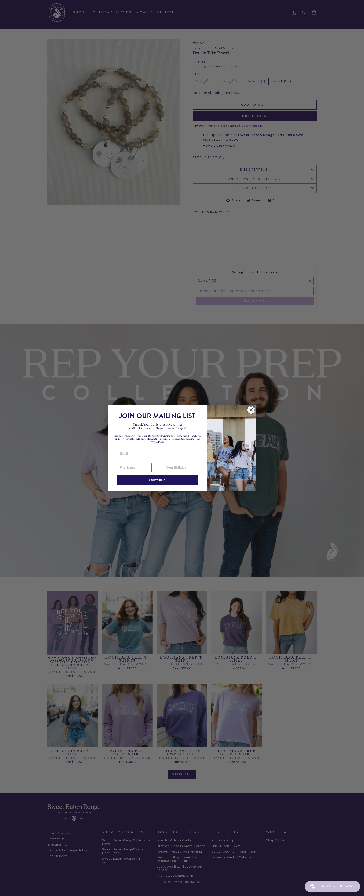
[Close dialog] (251, 410)
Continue (157, 480)
